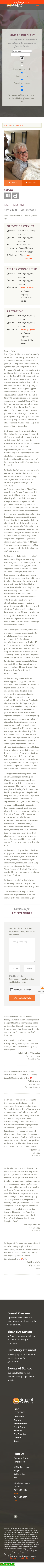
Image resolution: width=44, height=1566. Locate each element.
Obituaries (19, 1416)
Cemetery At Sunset (21, 1350)
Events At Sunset (19, 1368)
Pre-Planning (20, 1434)
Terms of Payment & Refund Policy (22, 1558)
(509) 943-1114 (21, 2)
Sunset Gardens (28, 257)
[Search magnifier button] (22, 58)
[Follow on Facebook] (15, 1516)
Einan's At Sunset (19, 1331)
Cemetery (18, 1420)
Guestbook (32, 183)
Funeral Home (20, 1423)
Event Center (20, 1427)
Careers (17, 1437)
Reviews (18, 1430)
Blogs (16, 1441)
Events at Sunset (28, 287)
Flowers (14, 183)
